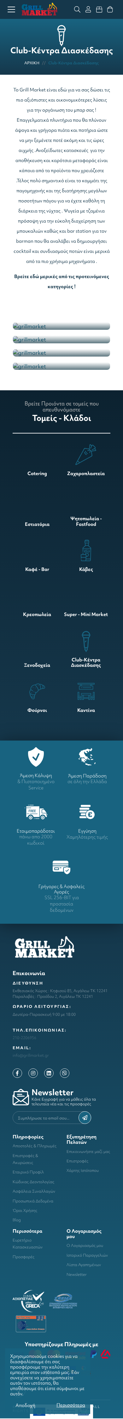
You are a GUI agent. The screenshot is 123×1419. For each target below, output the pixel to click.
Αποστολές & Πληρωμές (34, 1146)
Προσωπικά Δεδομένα (33, 1201)
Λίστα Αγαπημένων (84, 1264)
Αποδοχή (25, 1405)
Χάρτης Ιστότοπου (83, 1170)
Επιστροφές (77, 1161)
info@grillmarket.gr (31, 1055)
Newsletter (77, 1274)
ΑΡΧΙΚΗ (31, 63)
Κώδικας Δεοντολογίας (33, 1181)
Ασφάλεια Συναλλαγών (34, 1191)
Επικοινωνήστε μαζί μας (88, 1151)
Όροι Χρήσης (25, 1210)
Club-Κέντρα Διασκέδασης (73, 63)
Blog (17, 1220)
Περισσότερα (70, 1405)
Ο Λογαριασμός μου (85, 1245)
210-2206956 (24, 1037)
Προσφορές (23, 1256)
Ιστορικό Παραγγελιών (87, 1255)
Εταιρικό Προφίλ (28, 1172)
